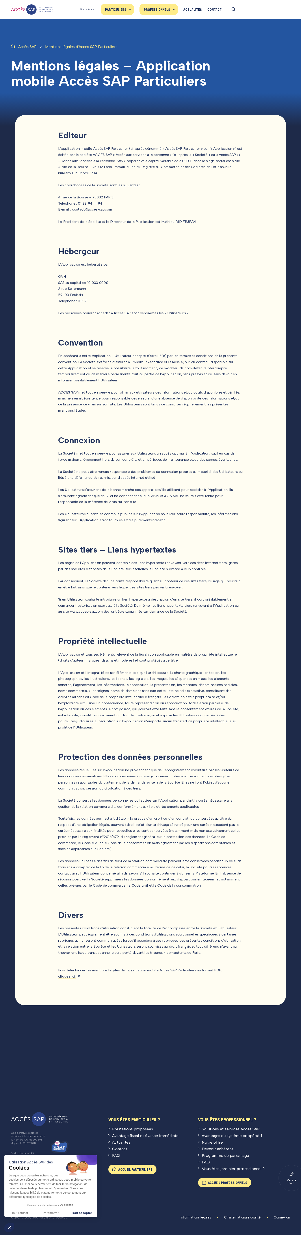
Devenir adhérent (217, 1148)
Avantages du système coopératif (232, 1135)
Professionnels (157, 9)
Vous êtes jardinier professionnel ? (233, 1168)
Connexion (282, 1217)
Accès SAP (27, 46)
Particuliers (115, 9)
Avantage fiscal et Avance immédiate (145, 1135)
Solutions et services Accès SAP (231, 1129)
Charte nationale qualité (242, 1217)
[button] (9, 1227)
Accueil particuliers (135, 1169)
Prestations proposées (132, 1129)
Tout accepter (81, 1213)
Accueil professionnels (227, 1182)
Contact (214, 9)
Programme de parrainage (225, 1155)
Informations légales (196, 1217)
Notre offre (212, 1142)
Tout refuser (19, 1213)
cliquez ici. (67, 976)
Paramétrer (51, 1213)
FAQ (116, 1155)
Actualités (192, 9)
